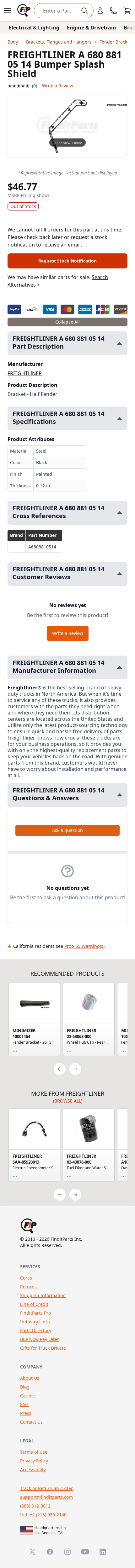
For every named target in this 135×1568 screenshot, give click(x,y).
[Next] (75, 1069)
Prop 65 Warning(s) (84, 946)
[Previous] (59, 1069)
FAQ (24, 1404)
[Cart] (127, 10)
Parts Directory (35, 1330)
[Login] (100, 10)
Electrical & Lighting (34, 27)
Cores (26, 1278)
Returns (28, 1287)
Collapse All (67, 322)
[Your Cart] (127, 10)
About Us (29, 1378)
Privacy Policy (34, 1461)
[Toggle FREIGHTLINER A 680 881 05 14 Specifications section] (119, 418)
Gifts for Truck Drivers (43, 1348)
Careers (28, 1396)
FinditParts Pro (35, 1313)
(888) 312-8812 (35, 1506)
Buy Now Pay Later (39, 1339)
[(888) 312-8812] (113, 10)
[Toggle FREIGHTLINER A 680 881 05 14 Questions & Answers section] (119, 795)
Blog (25, 1387)
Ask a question (67, 830)
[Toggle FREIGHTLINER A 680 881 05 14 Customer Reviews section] (119, 573)
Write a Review (57, 86)
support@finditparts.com (46, 1497)
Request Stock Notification (67, 261)
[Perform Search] (84, 10)
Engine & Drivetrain (91, 27)
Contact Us (31, 1422)
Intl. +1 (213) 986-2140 (43, 1515)
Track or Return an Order (46, 1488)
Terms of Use (33, 1452)
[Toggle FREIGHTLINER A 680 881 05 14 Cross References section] (119, 512)
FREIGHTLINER (25, 373)
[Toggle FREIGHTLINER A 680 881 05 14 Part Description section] (119, 343)
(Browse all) (67, 1101)
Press (25, 1413)
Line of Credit (34, 1304)
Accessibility (33, 1469)
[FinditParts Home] (24, 10)
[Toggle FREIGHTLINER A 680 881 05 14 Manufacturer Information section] (119, 667)
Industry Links (35, 1322)
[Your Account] (100, 10)
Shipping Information (43, 1295)
